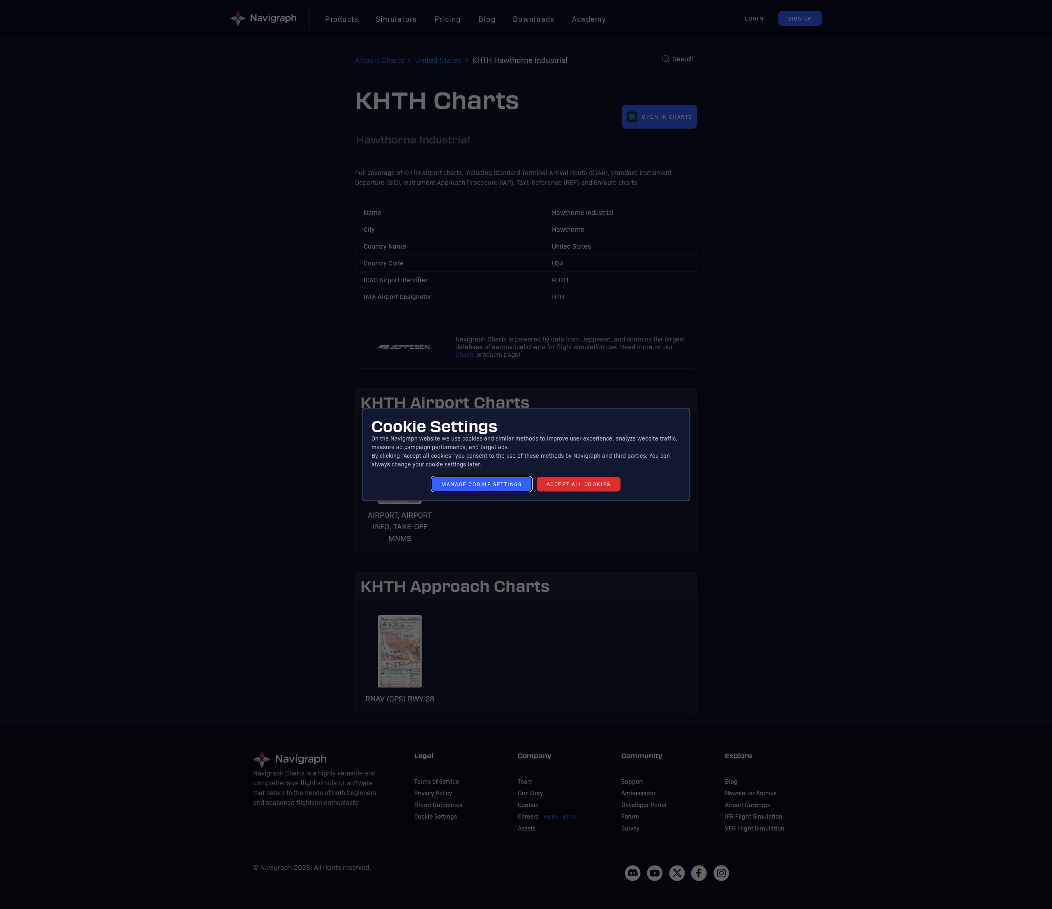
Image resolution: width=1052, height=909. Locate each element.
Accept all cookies (579, 483)
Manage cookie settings (481, 483)
